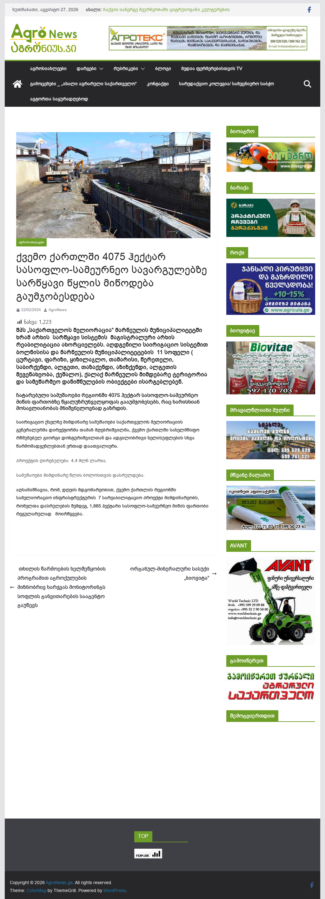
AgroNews (58, 309)
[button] (99, 68)
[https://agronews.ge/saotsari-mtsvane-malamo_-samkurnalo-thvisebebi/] (270, 490)
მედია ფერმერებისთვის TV (211, 69)
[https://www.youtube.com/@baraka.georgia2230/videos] (270, 203)
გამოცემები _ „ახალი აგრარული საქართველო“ (83, 84)
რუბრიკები (126, 69)
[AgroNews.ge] (17, 84)
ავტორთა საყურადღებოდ (59, 99)
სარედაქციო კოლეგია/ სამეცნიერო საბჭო (226, 84)
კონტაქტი (158, 84)
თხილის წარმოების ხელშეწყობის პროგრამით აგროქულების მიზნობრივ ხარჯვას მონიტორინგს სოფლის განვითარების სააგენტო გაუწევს (61, 587)
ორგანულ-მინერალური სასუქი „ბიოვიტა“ (169, 573)
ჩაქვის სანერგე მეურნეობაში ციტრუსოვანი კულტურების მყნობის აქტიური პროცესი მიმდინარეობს (166, 13)
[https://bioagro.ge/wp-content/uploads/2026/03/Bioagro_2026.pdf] (270, 146)
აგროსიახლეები (48, 69)
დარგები (86, 69)
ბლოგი (163, 69)
